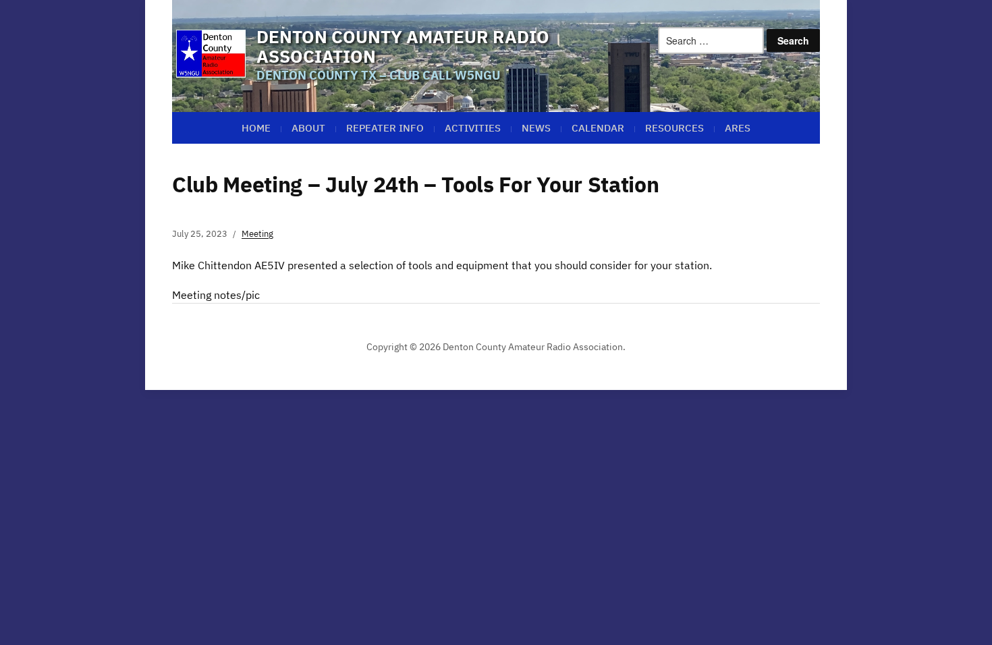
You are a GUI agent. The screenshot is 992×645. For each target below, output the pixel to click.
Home (256, 127)
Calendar (598, 127)
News (536, 127)
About (308, 127)
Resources (674, 127)
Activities (473, 127)
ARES (737, 127)
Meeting (257, 234)
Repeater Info (385, 127)
